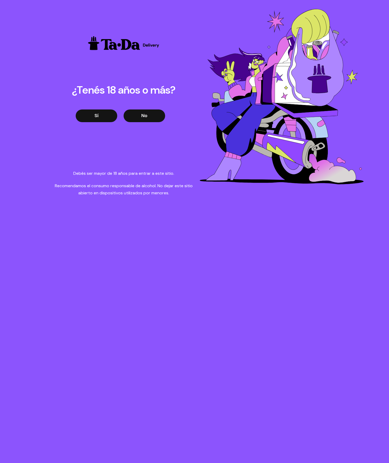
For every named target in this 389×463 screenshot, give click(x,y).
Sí (96, 115)
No (144, 115)
